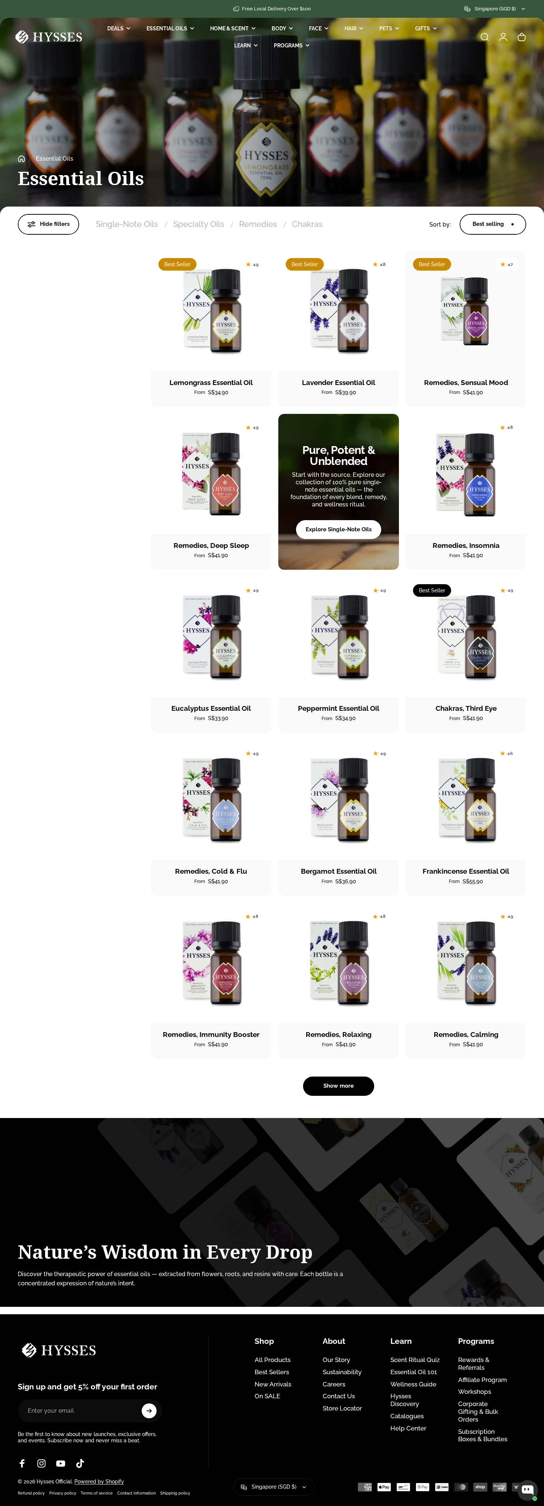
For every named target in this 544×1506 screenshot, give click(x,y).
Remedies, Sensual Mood (466, 382)
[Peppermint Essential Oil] (338, 637)
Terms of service (97, 1493)
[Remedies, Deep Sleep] (211, 474)
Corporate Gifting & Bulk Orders (478, 1411)
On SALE (267, 1396)
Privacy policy (62, 1493)
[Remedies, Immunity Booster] (211, 963)
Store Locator (342, 1408)
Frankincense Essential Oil (466, 871)
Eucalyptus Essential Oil (211, 708)
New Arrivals (273, 1384)
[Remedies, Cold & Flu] (211, 800)
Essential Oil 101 (413, 1372)
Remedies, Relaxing (339, 1034)
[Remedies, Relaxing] (338, 963)
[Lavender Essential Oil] (338, 311)
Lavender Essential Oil (338, 382)
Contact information (136, 1493)
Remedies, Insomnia (466, 545)
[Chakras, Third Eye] (466, 637)
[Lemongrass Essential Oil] (211, 311)
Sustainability (342, 1372)
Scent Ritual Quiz (415, 1359)
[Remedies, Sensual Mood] (466, 311)
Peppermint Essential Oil (338, 708)
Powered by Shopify (99, 1482)
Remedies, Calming (466, 1034)
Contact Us (339, 1396)
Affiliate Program (482, 1379)
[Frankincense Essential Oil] (466, 800)
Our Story (336, 1359)
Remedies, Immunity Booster (211, 1034)
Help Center (408, 1428)
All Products (273, 1359)
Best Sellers (272, 1372)
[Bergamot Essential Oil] (338, 800)
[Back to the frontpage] (21, 159)
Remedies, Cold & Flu (211, 871)
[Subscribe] (149, 1410)
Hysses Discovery (404, 1400)
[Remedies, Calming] (466, 963)
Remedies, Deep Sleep (211, 545)
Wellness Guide (413, 1384)
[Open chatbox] (527, 1490)
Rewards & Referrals (474, 1363)
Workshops (474, 1391)
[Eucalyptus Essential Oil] (211, 637)
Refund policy (31, 1493)
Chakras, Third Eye (466, 708)
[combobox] (495, 9)
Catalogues (407, 1416)
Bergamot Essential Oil (339, 871)
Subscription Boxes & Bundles (482, 1435)
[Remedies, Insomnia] (466, 474)
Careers (334, 1384)
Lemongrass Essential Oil (211, 382)
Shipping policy (175, 1493)
